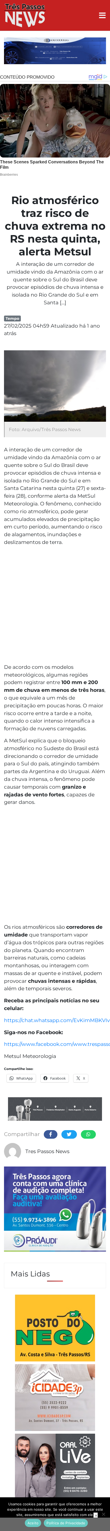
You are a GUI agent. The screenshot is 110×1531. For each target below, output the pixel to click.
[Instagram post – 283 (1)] (55, 1472)
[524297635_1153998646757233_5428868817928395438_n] (55, 1210)
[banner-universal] (55, 51)
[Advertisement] (55, 605)
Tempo (12, 318)
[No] (103, 1514)
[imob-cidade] (55, 1398)
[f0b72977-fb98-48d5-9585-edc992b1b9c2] (55, 1329)
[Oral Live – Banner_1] (55, 1110)
